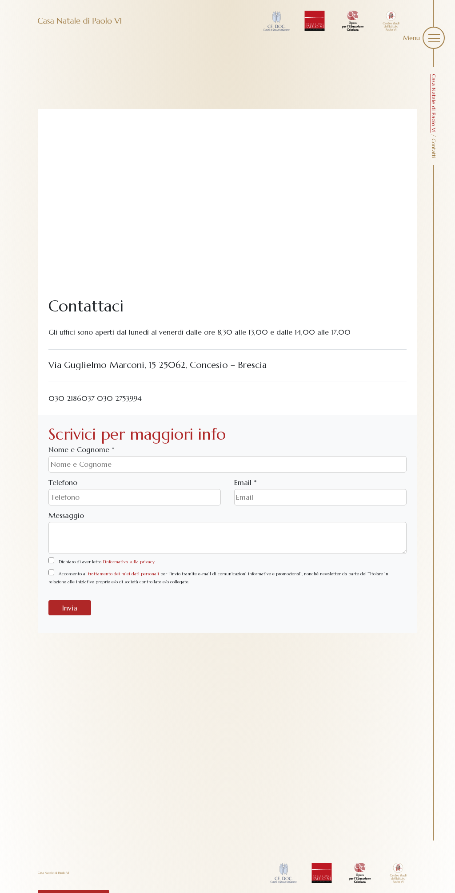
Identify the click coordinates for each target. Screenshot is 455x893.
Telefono (62, 482)
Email (245, 482)
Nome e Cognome (81, 449)
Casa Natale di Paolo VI (434, 103)
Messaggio (66, 515)
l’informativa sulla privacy (129, 562)
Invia (69, 607)
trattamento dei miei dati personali (123, 574)
